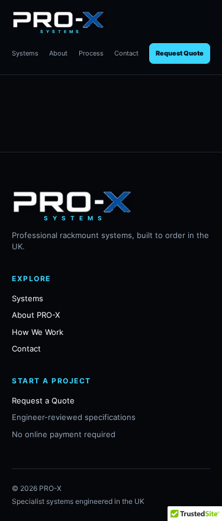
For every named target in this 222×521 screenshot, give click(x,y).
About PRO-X (36, 315)
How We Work (37, 332)
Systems (25, 53)
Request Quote (180, 53)
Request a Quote (43, 400)
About (58, 53)
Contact (126, 53)
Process (91, 53)
